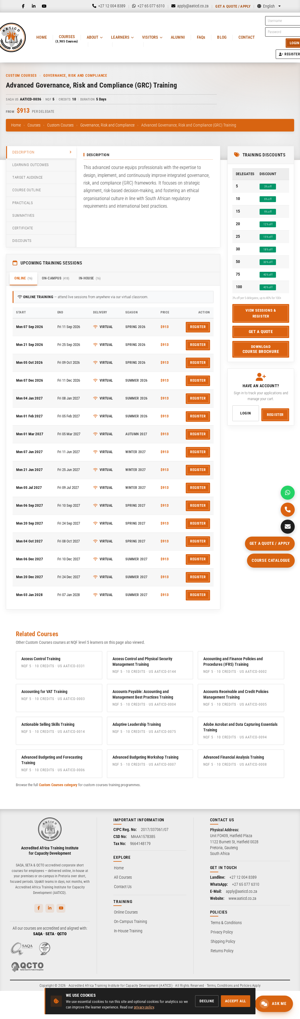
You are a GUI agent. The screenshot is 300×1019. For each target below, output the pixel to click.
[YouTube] (44, 6)
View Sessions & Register (261, 313)
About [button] (92, 37)
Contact (246, 37)
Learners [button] (120, 37)
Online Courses (126, 912)
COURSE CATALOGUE (271, 560)
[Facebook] (23, 6)
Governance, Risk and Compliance (107, 125)
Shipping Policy (223, 941)
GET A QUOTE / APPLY (270, 543)
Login (245, 413)
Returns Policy (222, 950)
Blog (221, 37)
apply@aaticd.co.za (241, 891)
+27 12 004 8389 (243, 877)
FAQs (201, 37)
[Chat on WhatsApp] (288, 493)
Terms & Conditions (226, 922)
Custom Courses (60, 125)
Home (41, 37)
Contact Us (123, 886)
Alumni (178, 37)
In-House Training (128, 930)
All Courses (123, 877)
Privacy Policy (222, 932)
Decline (207, 1001)
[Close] (97, 908)
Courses (34, 125)
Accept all (235, 1001)
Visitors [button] (150, 37)
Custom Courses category (58, 785)
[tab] (41, 152)
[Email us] (288, 527)
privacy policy (144, 1007)
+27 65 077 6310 (245, 884)
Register (198, 327)
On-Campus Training (130, 921)
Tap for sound (58, 930)
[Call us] (288, 510)
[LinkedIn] (34, 6)
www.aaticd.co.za (242, 898)
